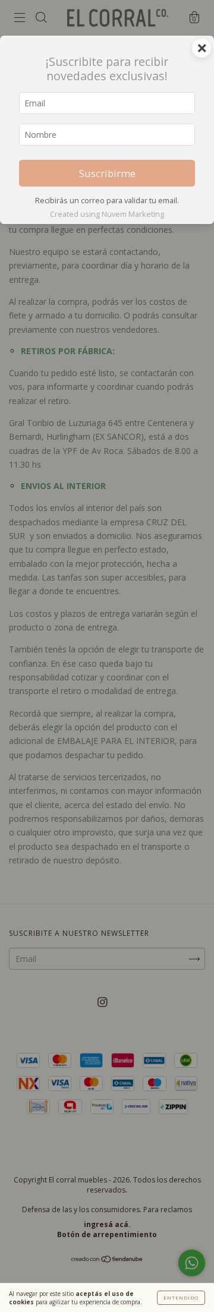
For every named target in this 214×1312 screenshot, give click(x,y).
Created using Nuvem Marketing (107, 214)
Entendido (181, 1297)
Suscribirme (107, 173)
